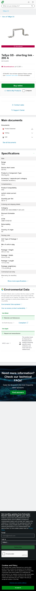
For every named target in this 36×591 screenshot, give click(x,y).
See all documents (9, 142)
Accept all (18, 587)
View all (8, 17)
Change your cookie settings (18, 582)
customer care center (12, 75)
